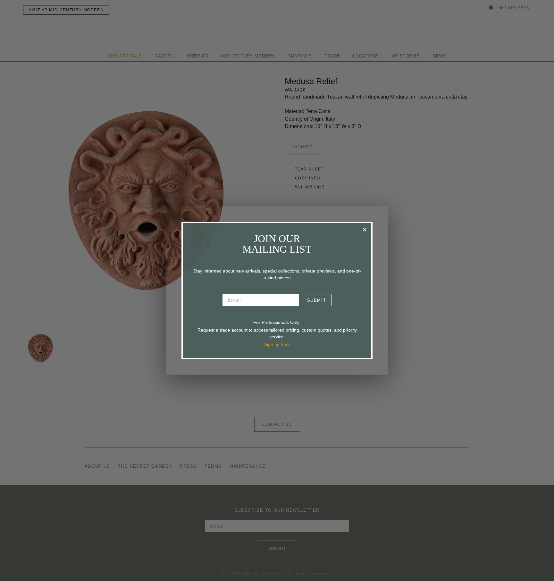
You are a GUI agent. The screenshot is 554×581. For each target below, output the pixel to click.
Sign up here (277, 344)
